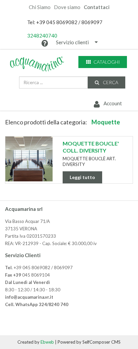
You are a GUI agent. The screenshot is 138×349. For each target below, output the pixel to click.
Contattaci (97, 7)
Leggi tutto (82, 177)
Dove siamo (67, 7)
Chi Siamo (40, 7)
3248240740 (42, 36)
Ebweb (47, 342)
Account (112, 103)
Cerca (110, 82)
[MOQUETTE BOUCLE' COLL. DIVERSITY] (29, 158)
